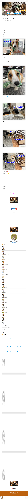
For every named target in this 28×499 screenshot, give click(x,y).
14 (17, 346)
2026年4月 (3, 363)
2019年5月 (3, 444)
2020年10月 (3, 427)
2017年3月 (3, 469)
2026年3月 (3, 364)
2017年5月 (3, 467)
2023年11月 (3, 391)
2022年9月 (3, 405)
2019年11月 (3, 438)
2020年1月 (3, 436)
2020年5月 (3, 432)
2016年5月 (3, 479)
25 (7, 351)
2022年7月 (3, 407)
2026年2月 (3, 365)
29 (20, 351)
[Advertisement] (8, 220)
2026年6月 (3, 361)
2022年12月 (3, 402)
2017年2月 (3, 470)
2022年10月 (3, 404)
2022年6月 (3, 408)
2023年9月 (3, 393)
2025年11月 (3, 368)
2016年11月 (3, 473)
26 (10, 351)
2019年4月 (3, 445)
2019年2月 (3, 447)
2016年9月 (3, 475)
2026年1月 (3, 366)
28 (17, 351)
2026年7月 (3, 360)
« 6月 (2, 355)
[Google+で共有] (16, 208)
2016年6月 (3, 478)
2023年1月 (3, 401)
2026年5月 (3, 362)
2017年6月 (3, 466)
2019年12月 (3, 437)
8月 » (4, 355)
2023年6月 (3, 396)
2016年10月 (3, 474)
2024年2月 (3, 388)
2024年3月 (3, 387)
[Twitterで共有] (14, 208)
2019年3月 (3, 446)
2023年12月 (3, 390)
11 (7, 346)
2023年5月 (3, 397)
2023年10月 (3, 392)
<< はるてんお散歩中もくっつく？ (8, 212)
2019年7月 (3, 442)
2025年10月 (3, 369)
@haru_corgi (14, 242)
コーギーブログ (3, 331)
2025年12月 (3, 367)
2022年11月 (3, 403)
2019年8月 (3, 441)
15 (20, 346)
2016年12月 (3, 472)
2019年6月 (3, 443)
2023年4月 (3, 398)
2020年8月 (3, 429)
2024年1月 (3, 389)
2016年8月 (3, 476)
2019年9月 (3, 440)
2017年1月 (3, 471)
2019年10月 (3, 439)
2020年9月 (3, 428)
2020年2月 (3, 435)
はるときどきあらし (12, 492)
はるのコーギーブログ (5, 15)
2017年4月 (3, 468)
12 (10, 346)
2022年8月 (3, 406)
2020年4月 (3, 433)
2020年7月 (3, 430)
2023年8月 (3, 394)
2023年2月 (3, 400)
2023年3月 (3, 399)
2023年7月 (3, 395)
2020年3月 (3, 434)
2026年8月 (3, 359)
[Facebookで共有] (12, 208)
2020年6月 (3, 431)
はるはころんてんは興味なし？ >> (20, 212)
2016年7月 (3, 477)
